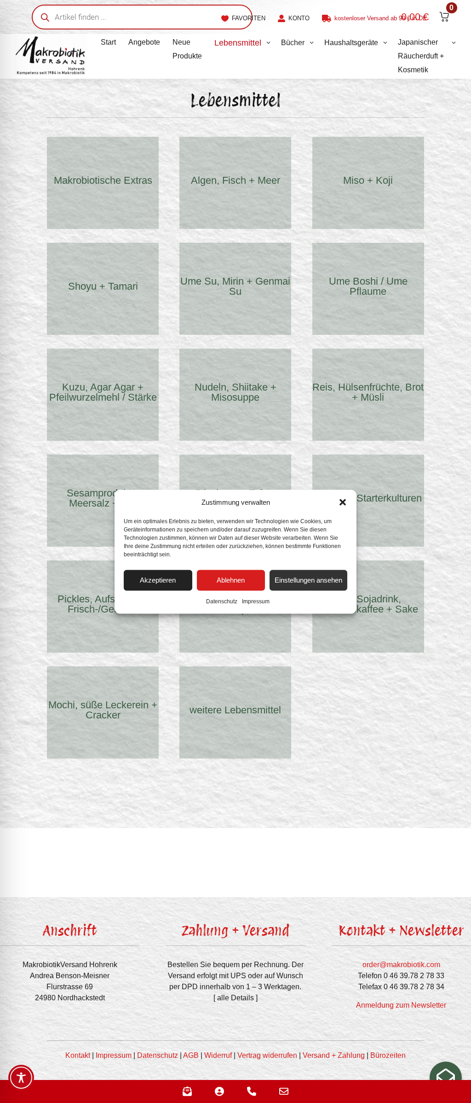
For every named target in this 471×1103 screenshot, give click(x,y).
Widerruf (218, 1055)
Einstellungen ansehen (308, 580)
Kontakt (77, 1055)
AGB (191, 1055)
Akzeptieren (158, 580)
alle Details (235, 998)
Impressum (256, 601)
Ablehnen (231, 580)
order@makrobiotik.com (401, 965)
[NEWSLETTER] (446, 1077)
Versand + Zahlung (334, 1055)
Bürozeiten (388, 1055)
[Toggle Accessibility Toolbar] (21, 1078)
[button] (342, 502)
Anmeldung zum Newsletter (401, 1005)
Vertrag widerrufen (267, 1055)
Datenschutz (221, 601)
